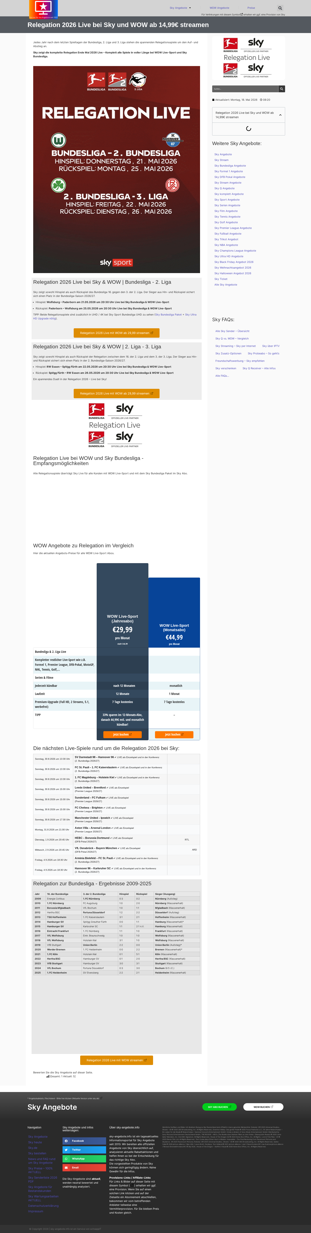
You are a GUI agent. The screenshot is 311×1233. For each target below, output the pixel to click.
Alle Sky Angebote (225, 284)
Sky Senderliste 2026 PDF (42, 1179)
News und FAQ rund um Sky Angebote (41, 1160)
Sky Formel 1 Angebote (228, 171)
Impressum (35, 1211)
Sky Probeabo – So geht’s (263, 353)
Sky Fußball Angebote (227, 233)
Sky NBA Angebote (226, 245)
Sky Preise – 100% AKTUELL (40, 1170)
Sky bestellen (37, 1153)
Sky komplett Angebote (229, 194)
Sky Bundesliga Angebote (230, 165)
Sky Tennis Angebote (227, 216)
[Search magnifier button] (281, 88)
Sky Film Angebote (226, 211)
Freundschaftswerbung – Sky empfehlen (240, 360)
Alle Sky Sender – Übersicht (232, 331)
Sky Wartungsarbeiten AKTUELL (43, 1198)
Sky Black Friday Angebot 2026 (233, 262)
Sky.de (32, 1147)
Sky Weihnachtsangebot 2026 (232, 267)
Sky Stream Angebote (227, 182)
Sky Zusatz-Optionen (228, 353)
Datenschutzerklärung (43, 1205)
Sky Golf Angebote (226, 222)
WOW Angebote (219, 7)
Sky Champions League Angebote (235, 250)
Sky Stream (221, 160)
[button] (280, 8)
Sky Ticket (220, 279)
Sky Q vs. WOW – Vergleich (232, 338)
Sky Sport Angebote (227, 199)
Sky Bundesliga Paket (168, 314)
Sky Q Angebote (224, 188)
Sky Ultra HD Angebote (228, 256)
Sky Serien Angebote (227, 205)
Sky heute (35, 1142)
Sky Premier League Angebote (233, 228)
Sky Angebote (178, 7)
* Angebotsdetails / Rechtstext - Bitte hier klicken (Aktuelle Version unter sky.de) (63, 1098)
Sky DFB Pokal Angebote (229, 177)
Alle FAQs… (222, 375)
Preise (251, 7)
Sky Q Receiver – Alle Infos (259, 368)
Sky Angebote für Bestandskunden (40, 1188)
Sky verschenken (225, 368)
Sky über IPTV (271, 346)
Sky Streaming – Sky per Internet (235, 346)
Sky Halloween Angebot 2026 (232, 273)
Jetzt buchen (121, 734)
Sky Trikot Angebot (226, 239)
